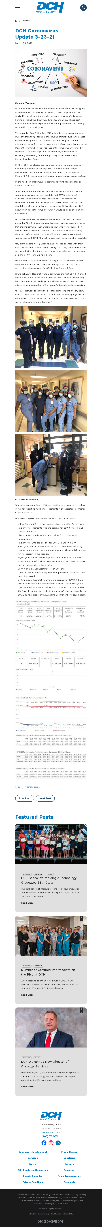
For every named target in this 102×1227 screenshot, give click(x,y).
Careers (69, 1164)
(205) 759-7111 (51, 1136)
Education (69, 1170)
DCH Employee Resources (33, 1170)
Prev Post (24, 798)
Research (69, 1182)
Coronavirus (32, 787)
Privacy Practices (32, 1182)
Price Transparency (69, 1176)
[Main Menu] (17, 7)
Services (33, 1158)
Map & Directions (51, 1132)
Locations (69, 1158)
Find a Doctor (69, 1152)
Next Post (45, 798)
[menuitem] (32, 1213)
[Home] (50, 7)
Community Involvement (32, 1152)
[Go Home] (16, 21)
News (19, 787)
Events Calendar (32, 1176)
